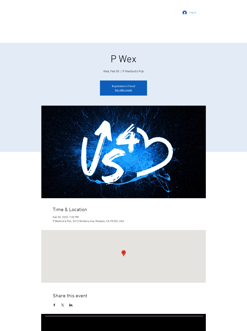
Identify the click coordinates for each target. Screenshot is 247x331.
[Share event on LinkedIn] (70, 305)
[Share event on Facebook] (54, 305)
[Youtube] (160, 29)
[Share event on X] (62, 305)
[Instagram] (152, 29)
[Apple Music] (186, 29)
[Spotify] (178, 29)
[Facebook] (143, 29)
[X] (169, 29)
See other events (123, 90)
